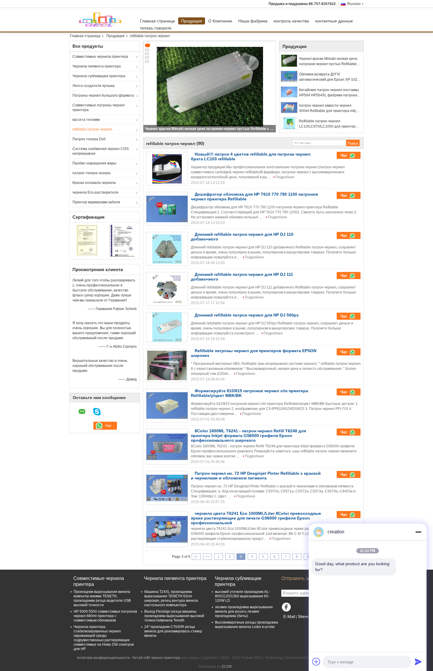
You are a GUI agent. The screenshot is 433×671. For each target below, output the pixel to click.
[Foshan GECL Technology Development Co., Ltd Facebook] (287, 608)
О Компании (220, 21)
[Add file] (316, 661)
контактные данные (334, 21)
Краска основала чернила (94, 183)
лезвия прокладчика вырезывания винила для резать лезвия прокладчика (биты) (244, 611)
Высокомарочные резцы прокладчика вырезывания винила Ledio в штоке (246, 624)
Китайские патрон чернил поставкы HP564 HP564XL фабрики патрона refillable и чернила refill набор (329, 93)
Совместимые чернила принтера (100, 57)
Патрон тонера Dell (88, 139)
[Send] (418, 661)
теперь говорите (155, 28)
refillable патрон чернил (92, 129)
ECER (227, 667)
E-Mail (289, 616)
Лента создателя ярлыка (93, 86)
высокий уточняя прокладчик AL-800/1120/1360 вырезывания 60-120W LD (242, 596)
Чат (344, 155)
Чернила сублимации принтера (98, 76)
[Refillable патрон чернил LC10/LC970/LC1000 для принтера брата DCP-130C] (289, 123)
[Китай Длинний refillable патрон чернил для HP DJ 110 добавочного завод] (167, 249)
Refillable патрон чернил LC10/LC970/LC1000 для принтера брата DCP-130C (328, 124)
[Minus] (418, 531)
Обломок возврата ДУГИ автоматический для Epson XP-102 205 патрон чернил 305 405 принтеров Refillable (328, 77)
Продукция (191, 21)
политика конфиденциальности (103, 658)
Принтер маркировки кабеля (96, 202)
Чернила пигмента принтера (96, 66)
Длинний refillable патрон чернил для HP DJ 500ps (247, 315)
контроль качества (291, 21)
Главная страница (157, 21)
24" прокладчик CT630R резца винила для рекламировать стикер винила (173, 631)
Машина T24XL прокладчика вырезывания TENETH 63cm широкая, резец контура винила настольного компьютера (171, 598)
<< (207, 557)
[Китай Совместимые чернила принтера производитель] (103, 20)
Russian (354, 4)
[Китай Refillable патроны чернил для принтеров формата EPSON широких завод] (167, 365)
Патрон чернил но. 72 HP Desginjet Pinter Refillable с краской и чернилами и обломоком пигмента (256, 475)
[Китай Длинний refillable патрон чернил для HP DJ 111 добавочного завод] (167, 289)
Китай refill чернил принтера (156, 658)
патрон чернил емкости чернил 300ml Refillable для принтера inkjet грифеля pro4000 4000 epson (329, 108)
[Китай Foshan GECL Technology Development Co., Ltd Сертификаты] (87, 240)
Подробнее (285, 177)
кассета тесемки (86, 120)
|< (196, 557)
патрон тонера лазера (91, 173)
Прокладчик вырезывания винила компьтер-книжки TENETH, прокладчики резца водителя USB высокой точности (102, 598)
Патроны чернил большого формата (103, 95)
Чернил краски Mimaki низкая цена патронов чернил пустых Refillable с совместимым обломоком (210, 129)
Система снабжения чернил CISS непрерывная (100, 151)
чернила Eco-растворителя (95, 192)
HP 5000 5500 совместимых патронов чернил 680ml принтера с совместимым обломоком (105, 615)
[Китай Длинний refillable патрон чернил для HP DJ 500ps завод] (167, 327)
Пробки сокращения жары (94, 163)
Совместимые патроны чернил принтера (98, 107)
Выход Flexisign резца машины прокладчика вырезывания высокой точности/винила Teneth (174, 615)
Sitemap (305, 616)
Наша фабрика (252, 21)
